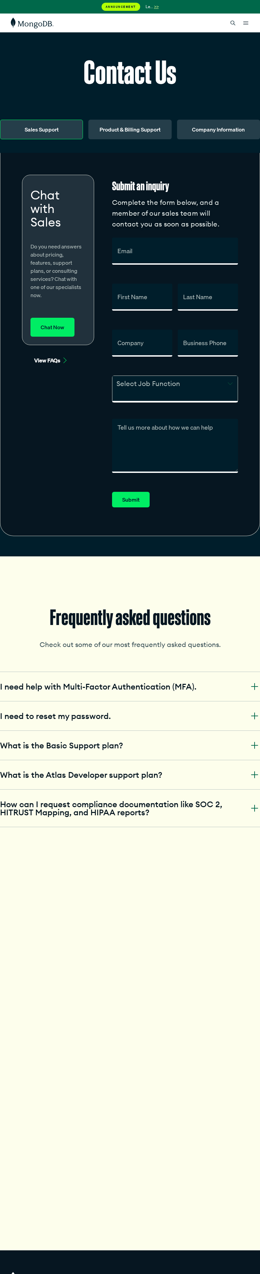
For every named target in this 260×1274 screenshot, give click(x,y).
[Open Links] (245, 23)
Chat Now (52, 327)
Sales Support (42, 129)
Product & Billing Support (130, 129)
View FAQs (47, 360)
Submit (130, 499)
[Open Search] (233, 23)
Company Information (218, 129)
